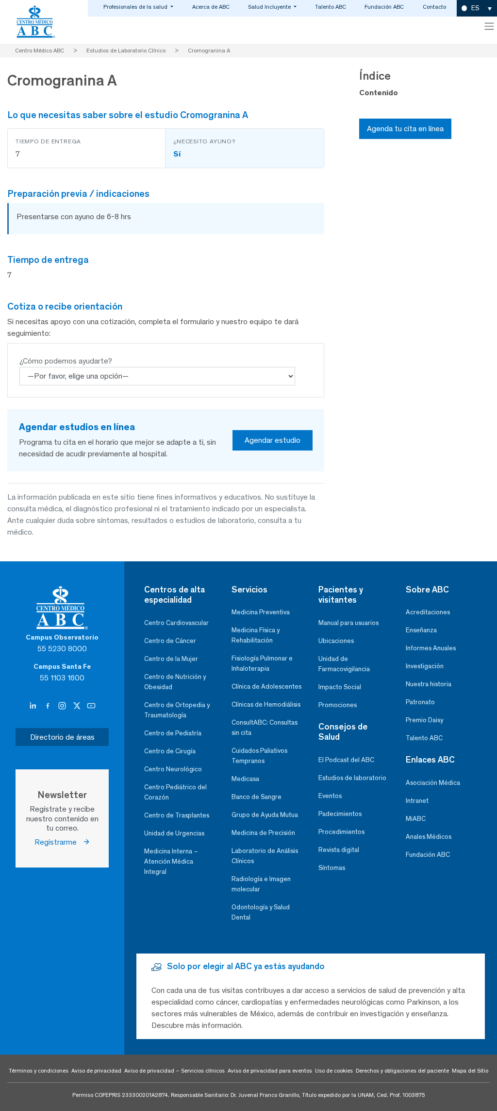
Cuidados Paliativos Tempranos (259, 755)
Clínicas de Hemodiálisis (266, 704)
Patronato (420, 702)
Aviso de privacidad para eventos (270, 1070)
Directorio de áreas (62, 737)
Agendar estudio (272, 440)
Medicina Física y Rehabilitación (256, 635)
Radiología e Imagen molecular (261, 884)
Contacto (434, 6)
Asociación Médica (433, 783)
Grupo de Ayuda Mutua (265, 815)
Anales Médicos (428, 837)
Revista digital (338, 850)
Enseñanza (421, 630)
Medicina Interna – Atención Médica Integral (171, 861)
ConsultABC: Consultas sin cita (265, 727)
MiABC (416, 819)
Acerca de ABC (211, 6)
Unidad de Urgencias (174, 833)
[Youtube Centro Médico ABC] (91, 705)
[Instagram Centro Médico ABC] (63, 705)
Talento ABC (330, 6)
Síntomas (331, 868)
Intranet (417, 801)
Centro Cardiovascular (176, 623)
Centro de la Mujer (171, 659)
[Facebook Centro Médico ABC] (48, 705)
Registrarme (58, 842)
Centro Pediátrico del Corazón (175, 792)
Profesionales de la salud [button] (136, 6)
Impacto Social (339, 687)
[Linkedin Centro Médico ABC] (34, 705)
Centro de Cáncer (170, 641)
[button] (477, 8)
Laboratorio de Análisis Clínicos (265, 856)
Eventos (330, 796)
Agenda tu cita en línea (405, 128)
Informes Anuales (431, 648)
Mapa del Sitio (470, 1070)
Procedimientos (341, 832)
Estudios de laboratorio (352, 778)
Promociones (337, 705)
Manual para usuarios (348, 623)
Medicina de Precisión (263, 833)
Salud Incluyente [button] (270, 6)
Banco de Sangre (257, 797)
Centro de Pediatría (172, 733)
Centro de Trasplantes (176, 815)
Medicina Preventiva (261, 612)
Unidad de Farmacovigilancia (344, 664)
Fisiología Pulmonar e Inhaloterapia (262, 663)
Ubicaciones (336, 641)
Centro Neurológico (173, 769)
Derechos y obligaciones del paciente (402, 1070)
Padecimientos (340, 814)
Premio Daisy (424, 720)
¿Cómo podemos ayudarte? (65, 360)
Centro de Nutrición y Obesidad (175, 682)
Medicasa (245, 779)
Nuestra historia (428, 684)
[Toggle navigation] (489, 26)
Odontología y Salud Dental (261, 912)
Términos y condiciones (38, 1070)
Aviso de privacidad (96, 1070)
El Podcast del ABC (346, 760)
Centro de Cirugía (170, 751)
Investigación (425, 666)
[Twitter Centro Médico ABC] (77, 705)
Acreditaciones (428, 612)
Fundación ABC (384, 6)
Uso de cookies (334, 1070)
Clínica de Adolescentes (266, 686)
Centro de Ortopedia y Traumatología (177, 710)
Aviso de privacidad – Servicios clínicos (174, 1070)
